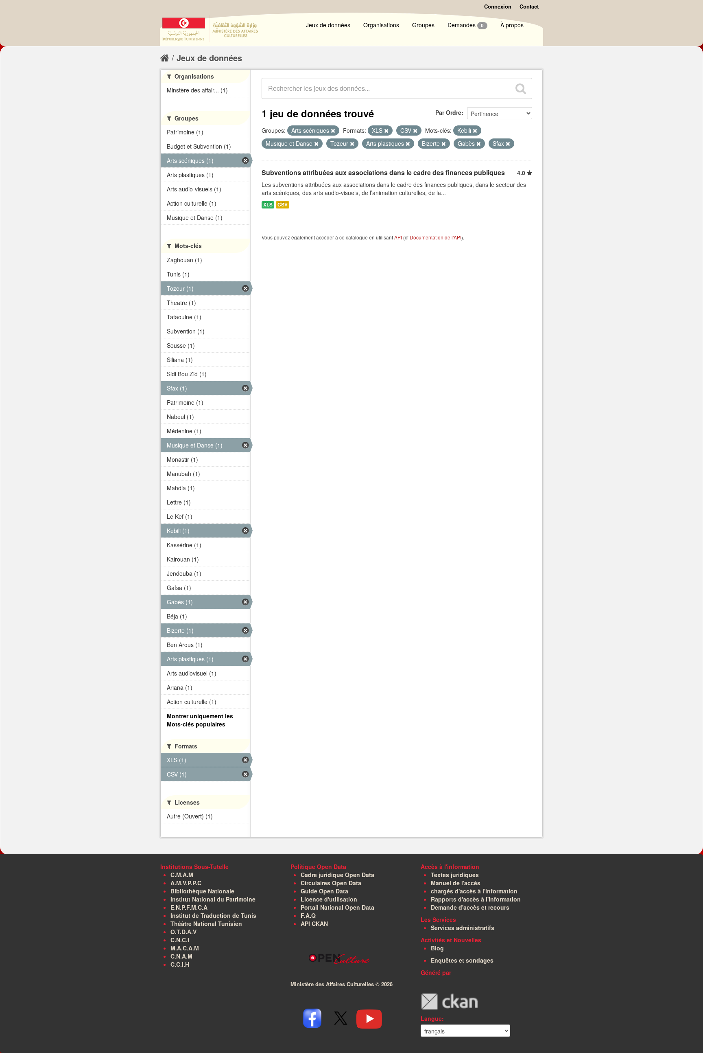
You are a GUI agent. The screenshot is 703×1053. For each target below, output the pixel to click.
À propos (512, 25)
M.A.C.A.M (184, 948)
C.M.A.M (181, 875)
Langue (431, 1018)
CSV (282, 204)
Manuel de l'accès (455, 883)
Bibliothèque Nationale (202, 891)
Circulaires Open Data (331, 883)
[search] (520, 88)
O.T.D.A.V (183, 932)
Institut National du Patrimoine (212, 899)
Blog (437, 948)
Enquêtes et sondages (462, 960)
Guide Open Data (324, 891)
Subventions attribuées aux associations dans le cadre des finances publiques (383, 172)
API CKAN (314, 923)
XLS (268, 204)
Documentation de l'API (435, 237)
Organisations (381, 25)
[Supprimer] (333, 130)
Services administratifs (462, 928)
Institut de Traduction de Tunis (213, 915)
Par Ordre (448, 112)
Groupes (423, 25)
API (398, 237)
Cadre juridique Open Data (337, 875)
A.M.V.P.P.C (185, 883)
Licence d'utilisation (329, 899)
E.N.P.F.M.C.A (188, 907)
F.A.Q (308, 915)
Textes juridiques (455, 875)
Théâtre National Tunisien (206, 923)
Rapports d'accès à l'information (476, 899)
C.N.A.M (181, 956)
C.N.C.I (179, 940)
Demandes (466, 25)
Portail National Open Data (337, 907)
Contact (529, 6)
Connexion (497, 6)
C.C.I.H (179, 964)
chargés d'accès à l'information (474, 891)
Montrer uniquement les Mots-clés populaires (200, 720)
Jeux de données (328, 25)
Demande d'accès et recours (470, 907)
